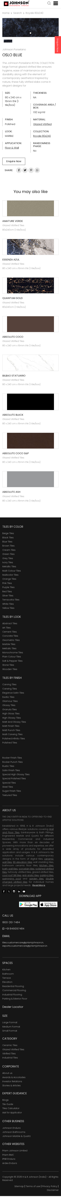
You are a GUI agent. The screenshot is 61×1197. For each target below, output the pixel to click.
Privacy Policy (49, 1186)
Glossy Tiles (8, 705)
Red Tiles (7, 591)
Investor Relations (12, 1081)
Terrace (6, 977)
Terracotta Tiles (10, 599)
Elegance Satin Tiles (13, 692)
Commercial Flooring (14, 990)
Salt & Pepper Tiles (12, 660)
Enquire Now (57, 45)
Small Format (9, 1030)
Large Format (9, 1022)
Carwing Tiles (9, 688)
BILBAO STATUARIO (13, 375)
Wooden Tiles (9, 669)
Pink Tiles (7, 583)
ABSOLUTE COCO (12, 337)
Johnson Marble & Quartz (16, 1136)
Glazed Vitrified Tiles (13, 1049)
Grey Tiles (7, 558)
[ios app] (48, 904)
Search (17, 13)
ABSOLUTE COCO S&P (15, 453)
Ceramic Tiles (9, 1045)
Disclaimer (53, 1190)
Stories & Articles (11, 1085)
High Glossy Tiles (11, 717)
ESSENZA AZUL (10, 259)
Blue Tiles (7, 541)
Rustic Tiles (8, 766)
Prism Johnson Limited (14, 1150)
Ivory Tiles (7, 562)
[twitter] (8, 891)
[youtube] (23, 891)
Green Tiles (8, 554)
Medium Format (11, 1026)
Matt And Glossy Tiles (14, 721)
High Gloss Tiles (11, 713)
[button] (49, 4)
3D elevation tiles (22, 862)
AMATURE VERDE (12, 221)
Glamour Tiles (10, 701)
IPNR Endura (8, 1159)
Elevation (7, 982)
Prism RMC (8, 1154)
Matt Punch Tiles (11, 730)
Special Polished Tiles (14, 778)
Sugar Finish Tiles (11, 790)
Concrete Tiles (10, 635)
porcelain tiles (27, 868)
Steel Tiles (7, 786)
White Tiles (8, 603)
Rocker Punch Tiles (12, 762)
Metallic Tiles (9, 566)
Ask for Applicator (12, 1112)
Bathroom (8, 973)
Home (6, 13)
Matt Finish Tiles (10, 726)
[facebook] (3, 891)
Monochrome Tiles (12, 652)
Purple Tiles (8, 587)
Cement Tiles (9, 631)
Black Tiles (8, 537)
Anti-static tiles (30, 875)
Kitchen (6, 969)
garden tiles (36, 878)
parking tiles (46, 875)
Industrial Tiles (10, 1057)
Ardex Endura (9, 1163)
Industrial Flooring (12, 994)
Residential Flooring (13, 986)
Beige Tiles (8, 533)
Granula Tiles (9, 709)
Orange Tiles (9, 578)
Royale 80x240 (34, 13)
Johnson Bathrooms (13, 1132)
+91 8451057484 (14, 928)
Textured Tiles (9, 795)
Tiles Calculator (10, 1108)
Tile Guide (7, 1104)
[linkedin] (18, 891)
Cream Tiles (8, 550)
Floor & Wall (12, 148)
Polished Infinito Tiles (13, 738)
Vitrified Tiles (9, 1053)
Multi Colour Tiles (11, 570)
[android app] (28, 904)
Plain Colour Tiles (11, 656)
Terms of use (33, 1186)
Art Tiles (6, 627)
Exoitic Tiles (8, 697)
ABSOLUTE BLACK (12, 415)
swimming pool (11, 878)
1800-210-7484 (11, 922)
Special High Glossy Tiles (16, 774)
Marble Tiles (8, 644)
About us (7, 1073)
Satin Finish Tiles (11, 770)
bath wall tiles (10, 868)
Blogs (5, 1100)
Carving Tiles (9, 684)
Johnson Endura (11, 1128)
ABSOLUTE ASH (11, 492)
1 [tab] (30, 33)
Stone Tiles (8, 665)
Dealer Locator (12, 1007)
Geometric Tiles (11, 640)
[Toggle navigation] (54, 3)
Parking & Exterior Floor (14, 998)
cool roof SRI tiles (11, 875)
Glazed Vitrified (42, 124)
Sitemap (19, 1186)
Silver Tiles (7, 595)
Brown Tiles (8, 545)
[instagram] (13, 891)
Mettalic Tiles (9, 648)
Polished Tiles (9, 742)
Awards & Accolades (13, 1077)
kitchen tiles (46, 865)
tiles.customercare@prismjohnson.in (22, 942)
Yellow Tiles (8, 608)
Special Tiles (9, 782)
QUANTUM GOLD (12, 298)
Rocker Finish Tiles (12, 757)
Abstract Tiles (9, 623)
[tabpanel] (30, 27)
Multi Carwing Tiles (12, 734)
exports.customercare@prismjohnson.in (24, 945)
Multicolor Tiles (10, 574)
